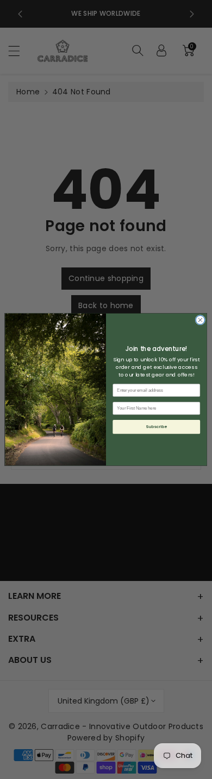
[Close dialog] (200, 320)
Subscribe (156, 427)
